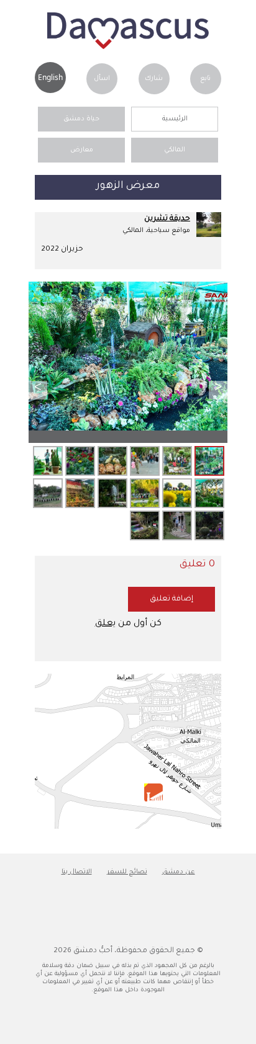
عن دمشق (178, 872)
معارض (81, 150)
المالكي (174, 150)
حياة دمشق (81, 119)
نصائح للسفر (127, 872)
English (50, 77)
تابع (205, 79)
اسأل (102, 79)
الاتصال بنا (77, 872)
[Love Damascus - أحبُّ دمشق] (128, 48)
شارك (154, 79)
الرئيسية (175, 119)
